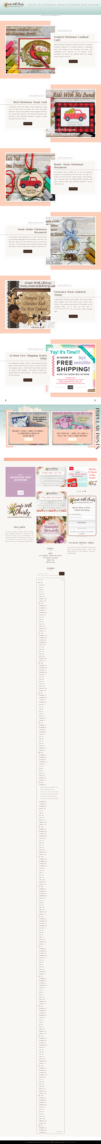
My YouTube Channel (74, 4)
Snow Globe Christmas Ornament (32, 231)
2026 (40, 582)
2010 (40, 1065)
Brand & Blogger (59, 1142)
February (42, 598)
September (43, 612)
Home (30, 4)
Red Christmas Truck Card (30, 102)
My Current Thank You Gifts (50, 555)
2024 (40, 633)
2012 (40, 1006)
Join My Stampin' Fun (49, 4)
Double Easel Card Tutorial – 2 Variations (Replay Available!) (28, 433)
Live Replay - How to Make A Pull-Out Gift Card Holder (72, 434)
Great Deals (61, 4)
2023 (40, 663)
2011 (40, 1035)
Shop (39, 4)
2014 (40, 946)
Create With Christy (34, 1142)
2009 (40, 1095)
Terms (81, 536)
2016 (40, 886)
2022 (40, 692)
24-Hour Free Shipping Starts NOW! (28, 357)
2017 (40, 856)
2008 (40, 1125)
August (42, 614)
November (43, 607)
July (41, 587)
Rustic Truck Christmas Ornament (68, 166)
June (41, 589)
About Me (84, 4)
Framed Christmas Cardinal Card (71, 39)
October (42, 610)
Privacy (85, 536)
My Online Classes (50, 558)
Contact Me (91, 4)
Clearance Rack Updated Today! (70, 293)
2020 (40, 752)
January (42, 601)
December (42, 605)
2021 (40, 722)
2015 (40, 916)
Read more (73, 61)
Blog (34, 4)
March (42, 596)
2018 (40, 826)
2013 (40, 976)
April (41, 594)
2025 (40, 603)
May (41, 591)
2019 (40, 782)
